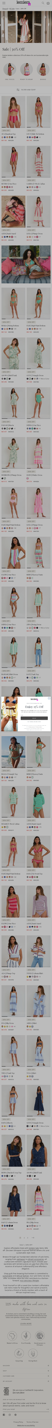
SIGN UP (34, 718)
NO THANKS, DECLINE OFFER (34, 721)
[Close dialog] (49, 698)
